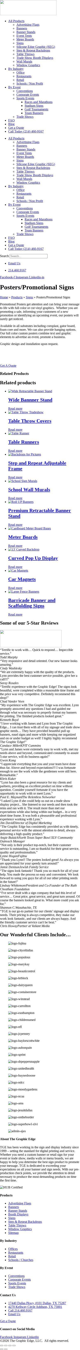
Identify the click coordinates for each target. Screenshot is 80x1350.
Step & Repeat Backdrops (33, 50)
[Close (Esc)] (14, 1345)
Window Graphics (28, 65)
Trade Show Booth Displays (34, 58)
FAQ (11, 120)
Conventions (24, 91)
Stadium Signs (34, 105)
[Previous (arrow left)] (1, 1349)
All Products (16, 21)
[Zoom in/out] (1, 1345)
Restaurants (23, 76)
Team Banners (34, 113)
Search (4, 256)
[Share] (9, 1345)
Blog (11, 124)
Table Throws (25, 54)
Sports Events (25, 98)
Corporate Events (27, 94)
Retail (20, 80)
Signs (20, 43)
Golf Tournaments (36, 109)
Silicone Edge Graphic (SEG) (35, 46)
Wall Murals (24, 61)
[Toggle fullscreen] (5, 1345)
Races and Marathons (39, 102)
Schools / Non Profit (29, 83)
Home (4, 297)
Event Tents (24, 35)
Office (20, 72)
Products (17, 297)
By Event (14, 87)
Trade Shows (24, 116)
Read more (15, 408)
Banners (21, 28)
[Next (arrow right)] (5, 1349)
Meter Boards (25, 39)
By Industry (16, 69)
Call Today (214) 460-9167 (26, 131)
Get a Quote (16, 127)
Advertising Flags (27, 24)
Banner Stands (25, 32)
